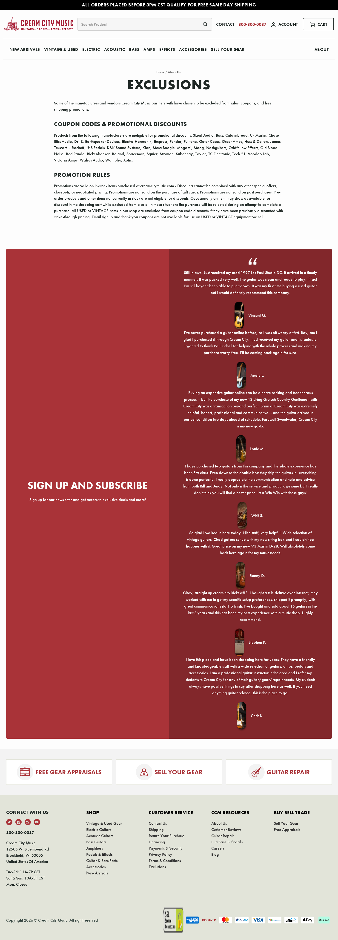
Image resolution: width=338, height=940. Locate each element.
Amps (149, 49)
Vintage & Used (61, 49)
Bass (134, 49)
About (322, 49)
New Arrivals (24, 49)
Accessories (193, 49)
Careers (217, 848)
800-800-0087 (252, 24)
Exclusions (157, 866)
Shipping (156, 829)
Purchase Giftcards (227, 842)
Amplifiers (94, 848)
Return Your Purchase (167, 835)
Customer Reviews (226, 829)
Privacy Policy (160, 854)
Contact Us (158, 823)
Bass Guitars (96, 842)
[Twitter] (9, 822)
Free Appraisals (287, 829)
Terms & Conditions (165, 860)
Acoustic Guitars (99, 835)
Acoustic (114, 49)
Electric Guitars (98, 829)
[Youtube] (37, 822)
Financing (157, 842)
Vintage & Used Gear (104, 823)
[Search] (205, 24)
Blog (215, 854)
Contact (225, 24)
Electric (91, 49)
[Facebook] (18, 822)
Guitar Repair (222, 835)
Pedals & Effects (99, 854)
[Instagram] (28, 822)
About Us (219, 823)
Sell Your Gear (228, 49)
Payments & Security (166, 848)
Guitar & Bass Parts (101, 860)
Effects (167, 49)
